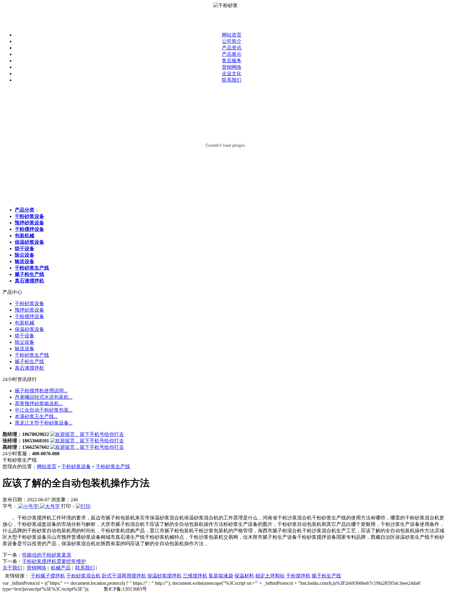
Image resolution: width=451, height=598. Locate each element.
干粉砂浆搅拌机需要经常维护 (54, 561)
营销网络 (231, 67)
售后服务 (231, 60)
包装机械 (24, 322)
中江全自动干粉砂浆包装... (43, 410)
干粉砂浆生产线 (32, 355)
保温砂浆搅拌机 (164, 575)
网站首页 (231, 34)
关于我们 (12, 567)
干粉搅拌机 (298, 575)
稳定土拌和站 (270, 575)
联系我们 (231, 80)
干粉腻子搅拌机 (48, 575)
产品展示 (231, 54)
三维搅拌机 (195, 575)
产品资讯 (231, 47)
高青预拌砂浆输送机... (39, 403)
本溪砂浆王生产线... (36, 416)
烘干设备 (24, 335)
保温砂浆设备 (29, 329)
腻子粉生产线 (29, 361)
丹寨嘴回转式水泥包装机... (43, 397)
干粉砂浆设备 (29, 303)
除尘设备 (24, 342)
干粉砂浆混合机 (83, 575)
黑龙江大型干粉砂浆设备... (43, 422)
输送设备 (24, 348)
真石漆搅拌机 (29, 368)
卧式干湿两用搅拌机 (124, 575)
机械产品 (61, 567)
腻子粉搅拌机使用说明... (41, 390)
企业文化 (231, 73)
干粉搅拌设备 (29, 316)
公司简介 (231, 41)
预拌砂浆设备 (29, 310)
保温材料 (244, 575)
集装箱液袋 (221, 575)
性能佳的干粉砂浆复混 (46, 554)
